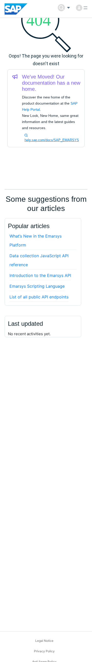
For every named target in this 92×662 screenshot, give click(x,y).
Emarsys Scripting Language (37, 286)
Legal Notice (44, 641)
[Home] (16, 9)
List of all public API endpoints (38, 296)
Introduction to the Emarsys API (40, 275)
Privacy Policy (44, 651)
